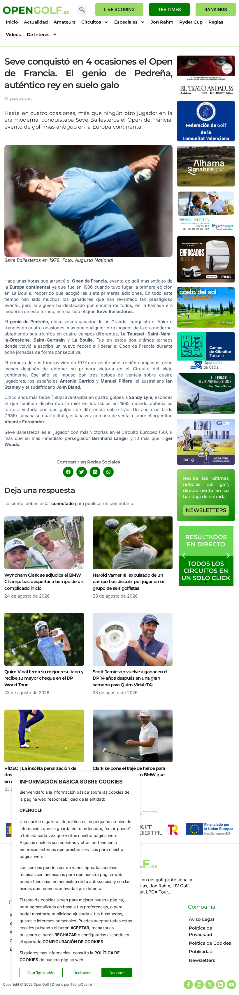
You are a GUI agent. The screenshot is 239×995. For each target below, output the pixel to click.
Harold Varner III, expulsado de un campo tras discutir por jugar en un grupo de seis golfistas (129, 581)
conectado (62, 503)
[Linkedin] (220, 984)
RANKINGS (215, 9)
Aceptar (116, 972)
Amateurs (64, 22)
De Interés (38, 34)
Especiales (126, 22)
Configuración (41, 972)
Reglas (215, 22)
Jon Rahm (162, 22)
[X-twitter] (210, 984)
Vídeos (13, 34)
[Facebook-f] (188, 984)
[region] (76, 877)
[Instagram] (199, 984)
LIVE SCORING (119, 9)
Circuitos (91, 22)
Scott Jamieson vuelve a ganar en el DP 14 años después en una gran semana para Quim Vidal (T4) (130, 678)
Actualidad (36, 22)
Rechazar (82, 972)
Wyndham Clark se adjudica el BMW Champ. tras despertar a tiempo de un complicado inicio (43, 581)
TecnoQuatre (81, 984)
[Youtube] (231, 984)
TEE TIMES (169, 9)
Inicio (12, 22)
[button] (82, 10)
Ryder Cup (191, 22)
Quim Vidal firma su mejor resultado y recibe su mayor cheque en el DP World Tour (44, 678)
